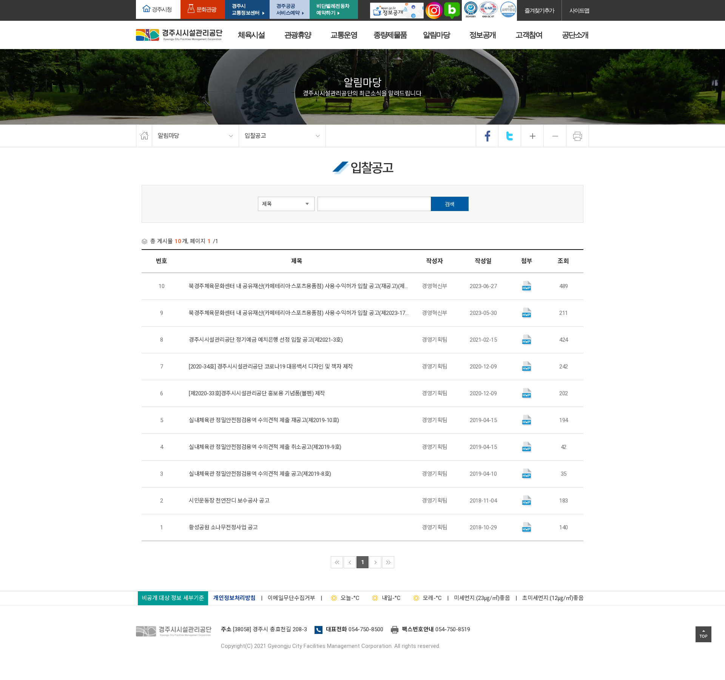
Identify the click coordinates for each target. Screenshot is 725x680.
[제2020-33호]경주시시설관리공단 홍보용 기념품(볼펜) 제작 (257, 393)
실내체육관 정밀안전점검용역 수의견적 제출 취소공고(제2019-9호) (265, 447)
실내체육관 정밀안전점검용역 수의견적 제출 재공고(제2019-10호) (264, 420)
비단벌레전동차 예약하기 (333, 9)
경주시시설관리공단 (179, 35)
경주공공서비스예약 (287, 9)
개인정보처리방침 (234, 598)
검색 (450, 204)
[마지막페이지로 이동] (388, 562)
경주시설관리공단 (175, 631)
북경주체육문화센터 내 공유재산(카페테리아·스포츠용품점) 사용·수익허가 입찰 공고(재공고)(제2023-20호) (299, 286)
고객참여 (528, 35)
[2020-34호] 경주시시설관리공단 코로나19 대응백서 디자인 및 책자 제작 (271, 366)
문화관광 (206, 9)
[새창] (397, 10)
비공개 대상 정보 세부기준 (173, 598)
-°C (350, 598)
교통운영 (343, 35)
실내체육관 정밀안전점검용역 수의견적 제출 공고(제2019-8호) (260, 473)
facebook (487, 136)
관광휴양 (297, 35)
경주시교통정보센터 (245, 9)
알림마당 (436, 35)
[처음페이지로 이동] (337, 562)
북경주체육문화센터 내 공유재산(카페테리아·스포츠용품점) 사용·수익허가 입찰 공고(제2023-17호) (299, 313)
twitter (509, 136)
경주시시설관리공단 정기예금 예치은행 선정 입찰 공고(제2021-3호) (265, 339)
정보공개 (482, 35)
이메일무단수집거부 (291, 598)
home (144, 136)
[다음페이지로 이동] (375, 562)
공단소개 (575, 35)
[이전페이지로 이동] (350, 562)
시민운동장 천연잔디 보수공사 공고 (229, 500)
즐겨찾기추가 (539, 10)
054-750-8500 (366, 629)
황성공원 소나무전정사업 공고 (223, 527)
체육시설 (251, 35)
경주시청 (161, 9)
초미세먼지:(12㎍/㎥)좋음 (553, 598)
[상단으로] (703, 634)
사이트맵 (579, 10)
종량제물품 (390, 35)
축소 (555, 136)
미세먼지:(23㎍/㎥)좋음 (482, 598)
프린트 (577, 136)
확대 (532, 136)
